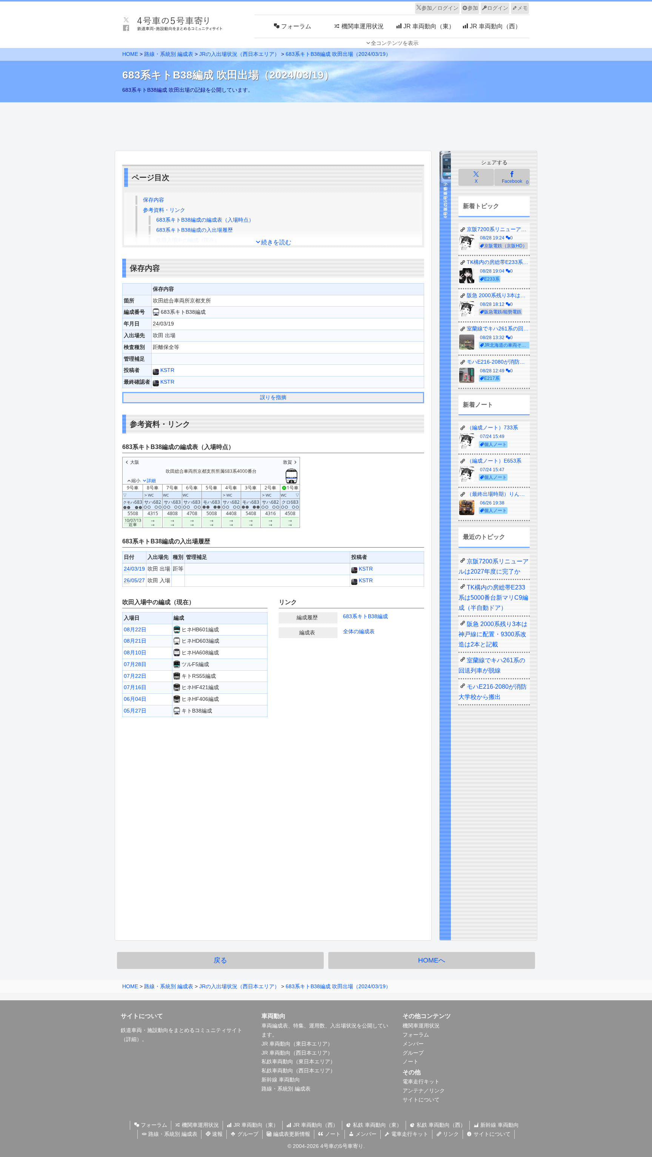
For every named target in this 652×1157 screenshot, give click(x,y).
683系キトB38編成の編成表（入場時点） (205, 220)
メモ (522, 8)
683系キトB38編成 (365, 616)
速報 (217, 1134)
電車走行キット (421, 1081)
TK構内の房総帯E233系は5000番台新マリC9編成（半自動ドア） (493, 597)
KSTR (166, 370)
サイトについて (421, 1100)
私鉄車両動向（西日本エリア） (298, 1071)
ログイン (497, 8)
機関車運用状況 (421, 1026)
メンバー (413, 1044)
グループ (413, 1053)
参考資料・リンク (164, 210)
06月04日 (135, 699)
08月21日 (135, 641)
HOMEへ (431, 960)
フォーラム (416, 1035)
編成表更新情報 (291, 1134)
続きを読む (276, 242)
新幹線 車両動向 (280, 1080)
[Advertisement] (326, 125)
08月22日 (135, 629)
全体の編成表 (359, 631)
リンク (450, 1134)
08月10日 (135, 652)
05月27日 (135, 711)
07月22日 (135, 676)
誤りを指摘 (273, 397)
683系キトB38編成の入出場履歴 (194, 230)
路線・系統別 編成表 (168, 54)
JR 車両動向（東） (255, 1125)
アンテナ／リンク (424, 1091)
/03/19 (134, 569)
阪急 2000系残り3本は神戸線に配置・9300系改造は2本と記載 (492, 634)
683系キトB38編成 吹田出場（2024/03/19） (338, 54)
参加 (472, 8)
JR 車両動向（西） (315, 1125)
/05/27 (134, 580)
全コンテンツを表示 (394, 43)
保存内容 (153, 200)
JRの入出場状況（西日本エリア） (239, 54)
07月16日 (135, 687)
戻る (220, 960)
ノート (410, 1061)
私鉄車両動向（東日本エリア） (298, 1061)
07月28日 (135, 664)
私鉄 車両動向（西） (440, 1125)
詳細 (131, 1039)
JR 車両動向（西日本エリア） (297, 1053)
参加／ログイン (439, 8)
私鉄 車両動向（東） (376, 1125)
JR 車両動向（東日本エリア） (297, 1044)
